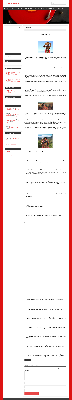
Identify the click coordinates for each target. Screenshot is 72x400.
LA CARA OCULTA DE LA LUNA (12, 74)
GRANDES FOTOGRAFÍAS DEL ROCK (48, 8)
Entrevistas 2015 (27, 359)
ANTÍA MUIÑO (9, 108)
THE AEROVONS (16, 137)
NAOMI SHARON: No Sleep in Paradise (13, 116)
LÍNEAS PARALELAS (10, 75)
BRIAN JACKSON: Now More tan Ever (13, 109)
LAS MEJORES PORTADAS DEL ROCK (32, 8)
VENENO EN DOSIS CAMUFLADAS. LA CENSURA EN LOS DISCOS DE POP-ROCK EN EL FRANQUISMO (13, 72)
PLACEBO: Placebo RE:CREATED (12, 127)
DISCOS (12, 8)
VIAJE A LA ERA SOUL (10, 101)
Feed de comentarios (10, 153)
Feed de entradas (10, 152)
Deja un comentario (39, 29)
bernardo (8, 135)
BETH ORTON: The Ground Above (12, 124)
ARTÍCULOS (6, 8)
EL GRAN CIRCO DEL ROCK (11, 91)
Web (25, 388)
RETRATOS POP (9, 90)
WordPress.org (9, 155)
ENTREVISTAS (19, 8)
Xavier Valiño (32, 29)
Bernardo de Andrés (14, 135)
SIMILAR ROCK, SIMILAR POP (12, 99)
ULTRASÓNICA (13, 3)
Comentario (26, 370)
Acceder (8, 151)
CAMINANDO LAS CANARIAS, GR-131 (12, 141)
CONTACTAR (60, 8)
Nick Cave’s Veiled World (11, 119)
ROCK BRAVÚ (9, 92)
